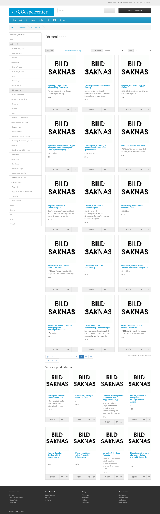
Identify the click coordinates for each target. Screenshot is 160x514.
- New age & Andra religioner (21, 141)
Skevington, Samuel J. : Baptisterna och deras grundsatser (95, 147)
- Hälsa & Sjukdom (17, 95)
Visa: (130, 50)
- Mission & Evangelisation (20, 136)
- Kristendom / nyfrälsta (19, 122)
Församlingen (36, 27)
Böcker (41, 20)
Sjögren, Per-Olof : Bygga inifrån (133, 86)
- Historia (14, 104)
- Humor (13, 108)
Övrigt (62, 20)
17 (86, 357)
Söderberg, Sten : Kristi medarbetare (132, 206)
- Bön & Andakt (16, 67)
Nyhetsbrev (122, 503)
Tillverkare (85, 495)
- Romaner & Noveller (18, 173)
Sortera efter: (97, 50)
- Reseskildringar (16, 168)
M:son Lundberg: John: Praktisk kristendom (83, 455)
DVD (54, 20)
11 (57, 357)
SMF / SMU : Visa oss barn (133, 145)
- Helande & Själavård (18, 99)
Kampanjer (86, 503)
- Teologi (14, 187)
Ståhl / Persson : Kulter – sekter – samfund (132, 326)
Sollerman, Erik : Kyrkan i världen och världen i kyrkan (134, 266)
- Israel (13, 113)
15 (76, 357)
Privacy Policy (13, 500)
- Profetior (14, 155)
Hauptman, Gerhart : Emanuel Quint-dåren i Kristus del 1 (139, 456)
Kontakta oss (49, 495)
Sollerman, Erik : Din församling (93, 266)
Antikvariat (23, 20)
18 (91, 357)
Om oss (11, 495)
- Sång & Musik (16, 182)
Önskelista (122, 500)
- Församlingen (16, 90)
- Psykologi (14, 159)
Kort (14, 20)
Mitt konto (122, 495)
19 (48, 360)
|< (48, 357)
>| (57, 360)
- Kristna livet (15, 127)
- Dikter (13, 76)
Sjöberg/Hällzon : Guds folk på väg (97, 86)
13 (66, 357)
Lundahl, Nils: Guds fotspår (111, 454)
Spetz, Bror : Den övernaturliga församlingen (97, 326)
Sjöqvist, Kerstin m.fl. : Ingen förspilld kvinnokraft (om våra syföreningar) (61, 147)
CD (48, 20)
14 (71, 357)
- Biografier (15, 62)
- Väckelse (14, 196)
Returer (48, 498)
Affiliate (84, 500)
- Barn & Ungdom (17, 49)
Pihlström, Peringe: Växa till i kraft (84, 396)
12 (61, 357)
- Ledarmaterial (16, 132)
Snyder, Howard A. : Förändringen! (93, 206)
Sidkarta (48, 500)
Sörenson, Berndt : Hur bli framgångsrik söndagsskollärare (60, 327)
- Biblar (13, 58)
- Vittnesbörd (15, 201)
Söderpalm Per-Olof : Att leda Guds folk (60, 266)
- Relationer (15, 164)
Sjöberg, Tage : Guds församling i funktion (58, 86)
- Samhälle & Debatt (18, 178)
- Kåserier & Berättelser (19, 118)
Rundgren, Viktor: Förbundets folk (56, 396)
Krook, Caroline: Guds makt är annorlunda (55, 455)
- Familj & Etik (15, 85)
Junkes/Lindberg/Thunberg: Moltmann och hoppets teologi (115, 397)
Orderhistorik (123, 498)
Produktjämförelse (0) (73, 51)
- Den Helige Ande (17, 72)
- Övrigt (13, 145)
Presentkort (86, 498)
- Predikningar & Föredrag (20, 150)
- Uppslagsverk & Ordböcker (21, 192)
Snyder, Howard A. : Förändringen (57, 206)
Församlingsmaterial (17, 35)
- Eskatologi (15, 81)
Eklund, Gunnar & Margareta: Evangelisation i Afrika (138, 398)
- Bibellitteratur (16, 53)
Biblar (33, 20)
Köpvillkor (12, 503)
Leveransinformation (16, 498)
